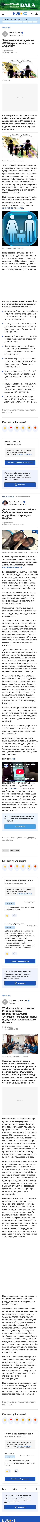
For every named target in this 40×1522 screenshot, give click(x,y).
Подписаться (20, 826)
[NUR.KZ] (20, 13)
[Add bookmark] (36, 1489)
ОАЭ (12, 850)
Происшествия (8, 497)
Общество (6, 27)
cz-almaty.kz (8, 208)
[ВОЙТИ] (36, 14)
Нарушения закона (23, 497)
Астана (5, 850)
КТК (13, 759)
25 (29, 869)
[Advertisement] (20, 97)
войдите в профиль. (24, 454)
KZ (32, 14)
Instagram (21, 484)
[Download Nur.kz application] (20, 5)
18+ (17, 850)
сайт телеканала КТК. (12, 567)
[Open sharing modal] (25, 1489)
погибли (13, 788)
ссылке (20, 208)
